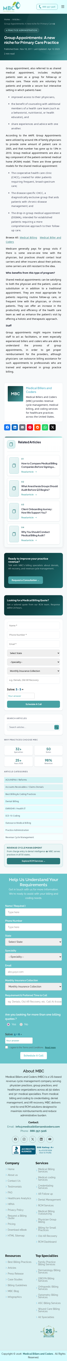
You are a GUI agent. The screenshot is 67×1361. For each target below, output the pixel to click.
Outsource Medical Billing (18, 822)
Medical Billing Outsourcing (46, 1212)
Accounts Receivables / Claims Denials (24, 786)
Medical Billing (28, 237)
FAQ (10, 1192)
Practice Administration (17, 829)
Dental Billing (12, 801)
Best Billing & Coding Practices (20, 794)
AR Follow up (45, 1194)
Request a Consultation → (26, 580)
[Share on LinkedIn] (15, 427)
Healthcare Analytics (19, 1198)
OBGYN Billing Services (46, 1279)
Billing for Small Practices (47, 1229)
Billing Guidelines (17, 1285)
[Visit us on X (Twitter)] (32, 1139)
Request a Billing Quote (17, 1217)
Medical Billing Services (46, 1170)
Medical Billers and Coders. (38, 1353)
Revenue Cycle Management (19, 837)
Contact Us (14, 1181)
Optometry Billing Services (48, 1296)
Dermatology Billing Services (49, 1271)
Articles (16, 19)
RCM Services (46, 1205)
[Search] (56, 727)
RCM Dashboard (47, 1242)
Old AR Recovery (47, 1236)
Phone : (33, 1131)
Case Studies (15, 1279)
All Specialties (46, 1317)
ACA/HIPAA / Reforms (16, 779)
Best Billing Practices (19, 1262)
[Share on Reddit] (37, 427)
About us (13, 1175)
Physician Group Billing (47, 1220)
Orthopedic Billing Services (48, 1287)
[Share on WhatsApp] (45, 427)
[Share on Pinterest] (30, 427)
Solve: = (15, 689)
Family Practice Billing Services (46, 1263)
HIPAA (11, 1204)
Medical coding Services (46, 1178)
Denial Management (49, 1199)
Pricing (11, 1224)
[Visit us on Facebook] (15, 1139)
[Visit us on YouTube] (49, 1139)
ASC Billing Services (49, 1303)
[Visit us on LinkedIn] (41, 1139)
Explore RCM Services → (33, 861)
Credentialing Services (45, 1186)
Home (7, 19)
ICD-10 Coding (12, 815)
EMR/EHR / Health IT (15, 808)
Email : (33, 1126)
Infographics (15, 1297)
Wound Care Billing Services (49, 1310)
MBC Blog (13, 1291)
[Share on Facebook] (7, 427)
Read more (50, 1047)
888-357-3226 (48, 7)
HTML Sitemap (16, 1235)
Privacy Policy (16, 1210)
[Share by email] (22, 427)
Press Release (16, 1273)
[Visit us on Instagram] (24, 1139)
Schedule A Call (34, 704)
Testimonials (15, 1186)
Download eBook (17, 1230)
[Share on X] (52, 427)
